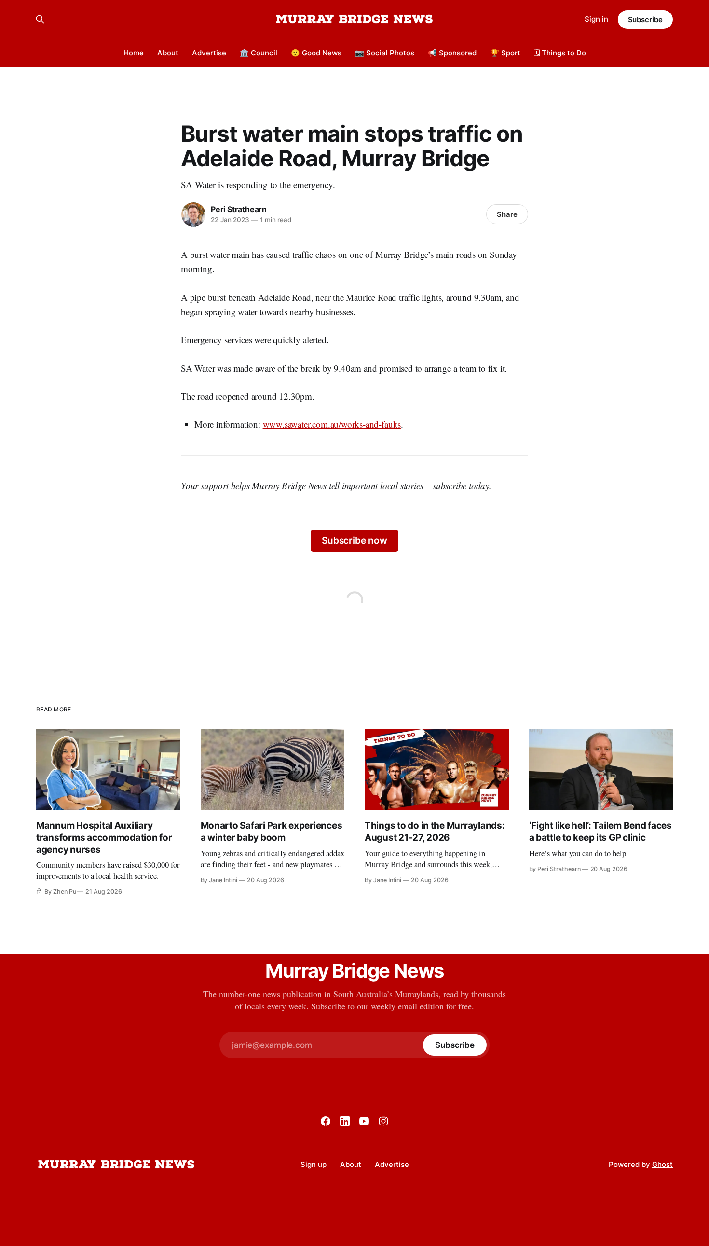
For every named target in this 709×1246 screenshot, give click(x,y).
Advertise (209, 52)
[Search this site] (40, 19)
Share (507, 214)
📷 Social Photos (384, 52)
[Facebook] (325, 1121)
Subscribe (645, 19)
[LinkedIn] (345, 1121)
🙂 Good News (316, 52)
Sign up (313, 1164)
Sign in (596, 19)
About (167, 52)
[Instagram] (383, 1121)
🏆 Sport (505, 52)
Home (133, 52)
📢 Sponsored (452, 52)
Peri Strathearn (239, 209)
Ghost (662, 1164)
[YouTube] (364, 1121)
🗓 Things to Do (560, 52)
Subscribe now (354, 540)
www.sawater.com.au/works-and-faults (332, 424)
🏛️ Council (258, 52)
